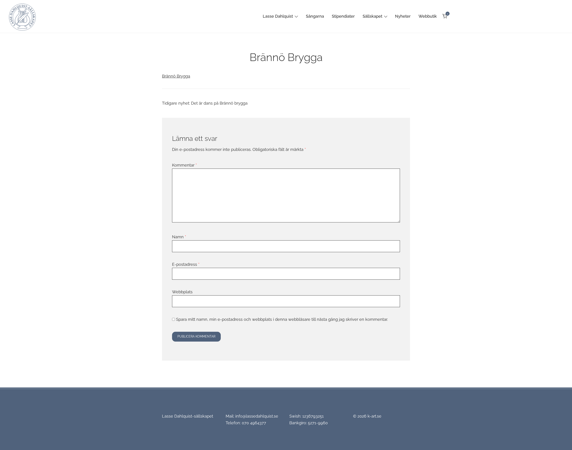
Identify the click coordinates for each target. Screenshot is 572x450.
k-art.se (374, 416)
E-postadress (186, 264)
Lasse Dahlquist (278, 16)
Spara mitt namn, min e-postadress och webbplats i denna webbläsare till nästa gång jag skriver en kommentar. (282, 319)
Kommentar (184, 165)
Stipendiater (343, 16)
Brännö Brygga (176, 76)
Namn (179, 237)
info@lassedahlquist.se (256, 416)
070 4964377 (254, 422)
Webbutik (427, 16)
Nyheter (403, 16)
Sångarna (315, 16)
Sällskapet (372, 16)
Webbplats (182, 291)
